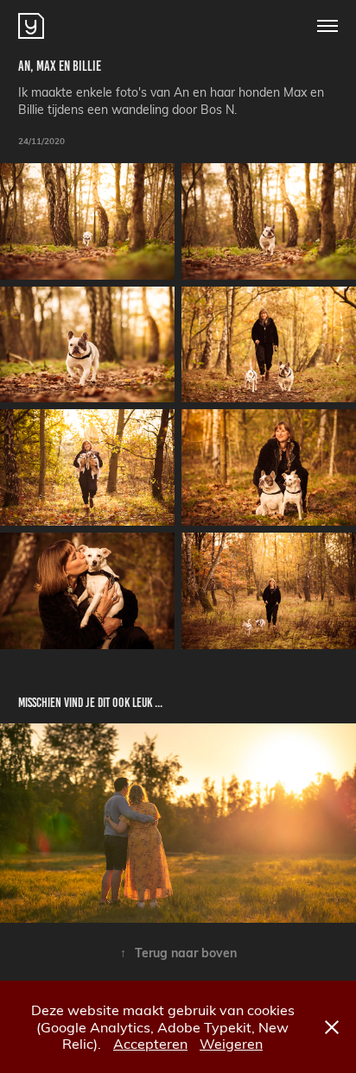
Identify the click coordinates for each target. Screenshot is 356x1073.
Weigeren (231, 1043)
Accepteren (150, 1043)
